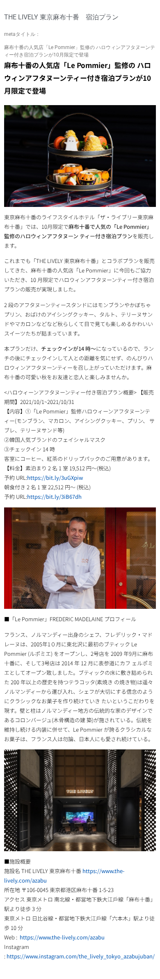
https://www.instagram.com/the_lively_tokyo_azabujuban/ (81, 956)
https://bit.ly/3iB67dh (54, 496)
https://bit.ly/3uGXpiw (55, 477)
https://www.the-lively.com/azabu (62, 937)
